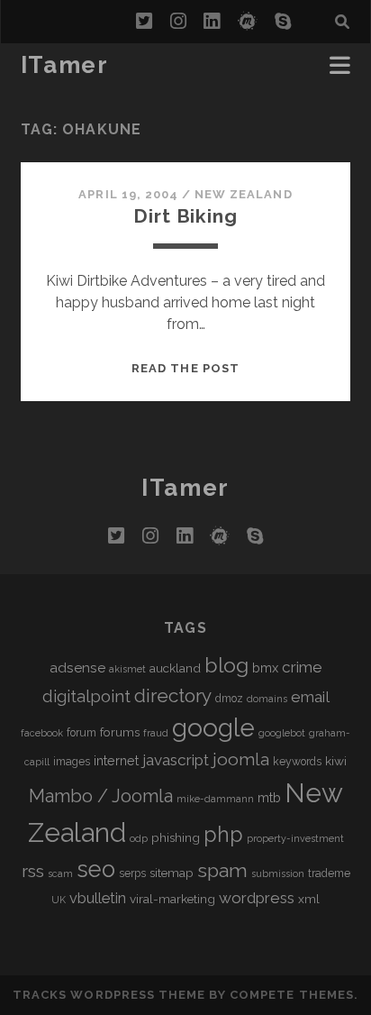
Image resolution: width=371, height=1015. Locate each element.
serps (132, 873)
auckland (175, 668)
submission (277, 873)
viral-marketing (172, 899)
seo (96, 868)
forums (120, 732)
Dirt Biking (185, 216)
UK (58, 899)
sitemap (171, 872)
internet (116, 760)
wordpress (256, 898)
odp (139, 838)
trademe (329, 873)
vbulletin (97, 898)
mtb (269, 797)
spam (222, 870)
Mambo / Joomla (101, 796)
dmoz (229, 698)
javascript (175, 760)
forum (81, 733)
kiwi (336, 761)
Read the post (185, 368)
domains (267, 698)
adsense (77, 667)
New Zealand (243, 194)
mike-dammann (215, 798)
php (223, 834)
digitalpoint (86, 696)
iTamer (64, 64)
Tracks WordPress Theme (109, 994)
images (71, 761)
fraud (155, 732)
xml (309, 899)
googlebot (281, 732)
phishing (175, 837)
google (213, 728)
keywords (297, 761)
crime (302, 667)
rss (33, 871)
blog (226, 665)
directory (173, 695)
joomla (241, 759)
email (310, 697)
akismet (127, 668)
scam (60, 873)
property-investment (295, 838)
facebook (42, 732)
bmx (265, 667)
